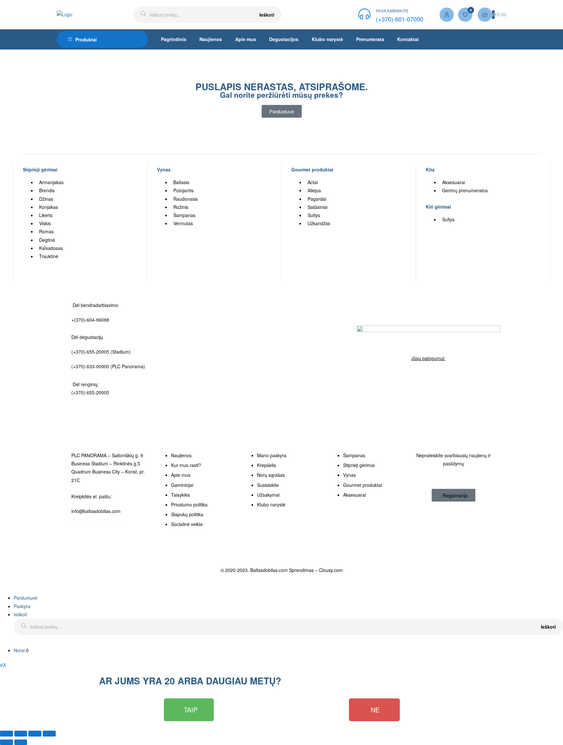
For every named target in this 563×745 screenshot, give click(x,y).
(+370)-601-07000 (399, 19)
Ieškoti (266, 14)
